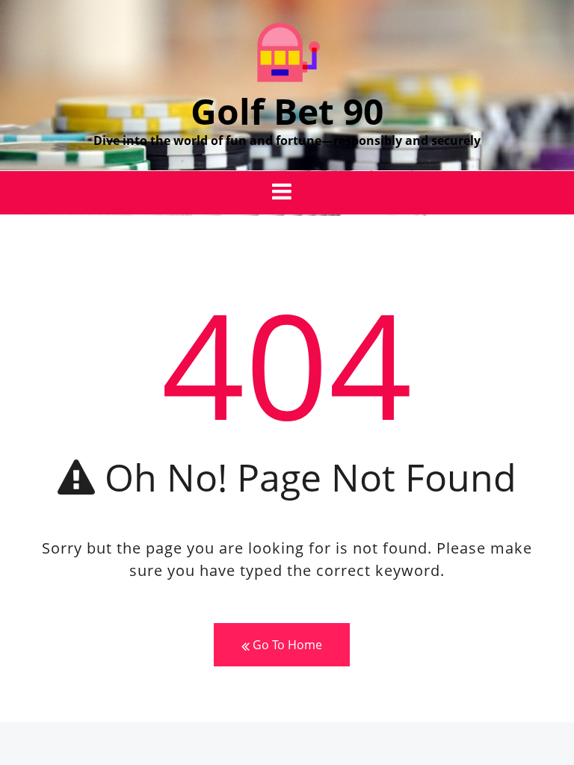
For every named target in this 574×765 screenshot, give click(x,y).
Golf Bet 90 (287, 111)
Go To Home (286, 645)
